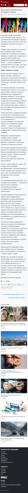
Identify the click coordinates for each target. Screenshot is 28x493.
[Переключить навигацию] (25, 2)
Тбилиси (8, 281)
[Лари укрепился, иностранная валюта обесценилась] (14, 386)
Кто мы (3, 483)
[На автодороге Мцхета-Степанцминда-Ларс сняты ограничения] (14, 429)
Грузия (2, 455)
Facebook (11, 284)
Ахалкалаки (4, 453)
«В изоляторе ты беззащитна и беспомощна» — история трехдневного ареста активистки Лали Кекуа (13, 325)
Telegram (21, 284)
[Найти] (26, 5)
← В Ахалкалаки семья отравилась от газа (13, 294)
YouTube (3, 469)
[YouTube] (5, 5)
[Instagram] (3, 5)
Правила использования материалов (11, 484)
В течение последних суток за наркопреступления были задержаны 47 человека (11, 372)
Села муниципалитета (7, 462)
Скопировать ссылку (7, 287)
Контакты (3, 486)
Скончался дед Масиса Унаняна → (17, 297)
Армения (3, 457)
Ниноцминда (4, 459)
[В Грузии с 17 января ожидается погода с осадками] (14, 338)
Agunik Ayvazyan (12, 14)
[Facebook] (1, 5)
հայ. (9, 4)
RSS (2, 474)
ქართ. (9, 5)
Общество (20, 14)
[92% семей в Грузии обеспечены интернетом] (14, 408)
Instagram (3, 472)
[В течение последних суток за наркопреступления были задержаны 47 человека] (14, 361)
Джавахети (4, 460)
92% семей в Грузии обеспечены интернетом (13, 416)
